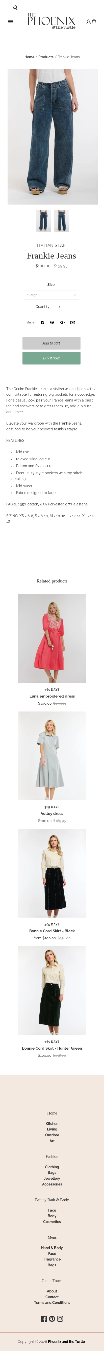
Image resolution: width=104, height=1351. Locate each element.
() (94, 22)
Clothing (52, 1167)
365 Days (52, 689)
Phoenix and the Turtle (66, 1342)
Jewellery (52, 1178)
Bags (52, 1173)
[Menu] (11, 22)
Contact (52, 1297)
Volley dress (52, 813)
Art (52, 1141)
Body (52, 1216)
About (52, 1291)
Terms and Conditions (52, 1303)
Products (46, 57)
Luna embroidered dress (52, 696)
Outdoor (52, 1135)
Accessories (52, 1184)
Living (52, 1129)
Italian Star (51, 245)
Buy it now (51, 358)
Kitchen (52, 1124)
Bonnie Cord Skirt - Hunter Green (52, 1048)
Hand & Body (52, 1248)
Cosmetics (52, 1222)
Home (29, 57)
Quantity (42, 307)
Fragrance (52, 1259)
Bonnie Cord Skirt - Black (52, 931)
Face (52, 1210)
